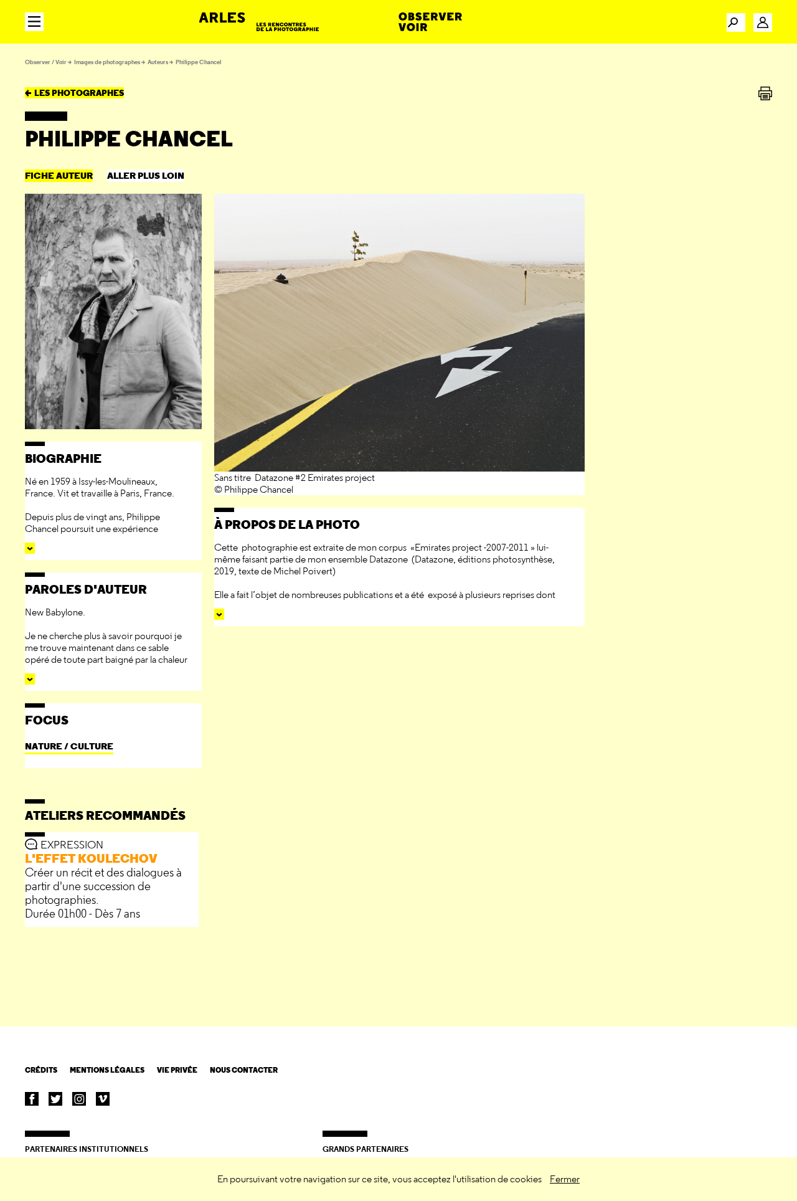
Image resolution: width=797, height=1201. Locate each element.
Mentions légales (107, 1070)
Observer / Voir (46, 62)
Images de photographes (107, 62)
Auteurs (158, 62)
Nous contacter (244, 1070)
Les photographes (79, 92)
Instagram (79, 1099)
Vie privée (177, 1070)
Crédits (41, 1070)
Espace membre (762, 22)
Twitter (55, 1099)
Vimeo (103, 1099)
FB (32, 1099)
